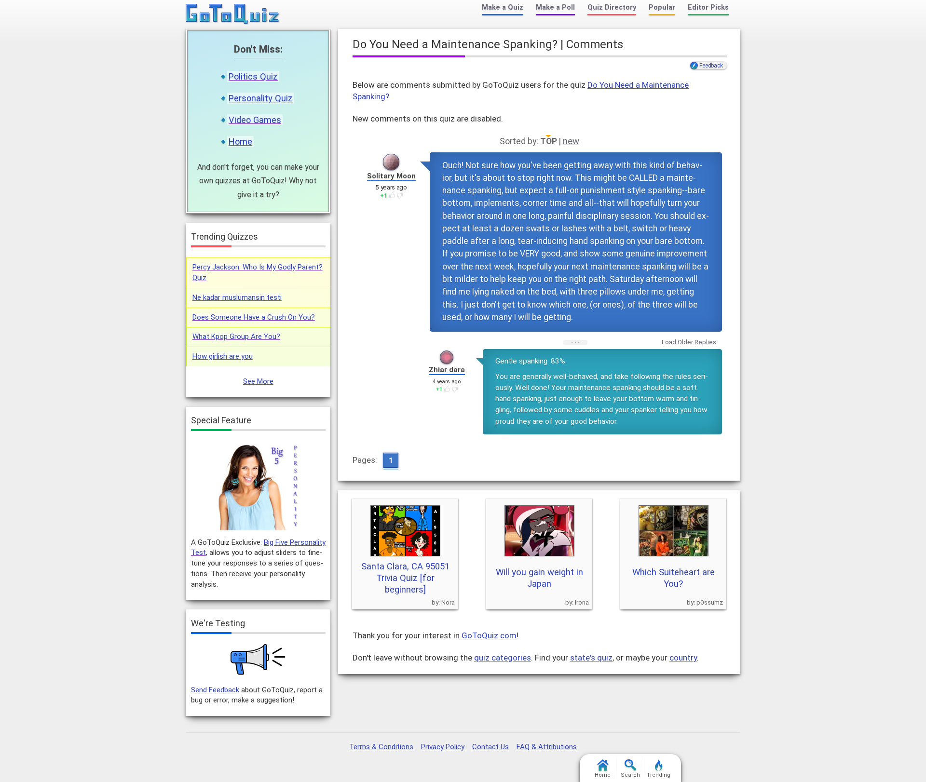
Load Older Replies (689, 342)
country (683, 657)
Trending (658, 775)
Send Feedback (215, 690)
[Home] (233, 14)
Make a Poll (555, 7)
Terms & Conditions (381, 746)
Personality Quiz (261, 98)
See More (258, 381)
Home (240, 141)
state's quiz (591, 657)
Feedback (710, 65)
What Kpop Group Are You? (236, 336)
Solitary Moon (391, 176)
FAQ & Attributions (547, 746)
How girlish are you (222, 356)
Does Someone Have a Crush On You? (253, 317)
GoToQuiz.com (489, 635)
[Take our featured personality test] (258, 485)
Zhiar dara (447, 369)
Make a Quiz (502, 7)
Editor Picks (708, 7)
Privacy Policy (442, 746)
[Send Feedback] (258, 659)
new (571, 141)
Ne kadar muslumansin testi (237, 297)
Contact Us (490, 746)
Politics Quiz (253, 76)
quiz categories (502, 657)
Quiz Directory (611, 7)
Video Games (255, 120)
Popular (662, 7)
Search (630, 775)
